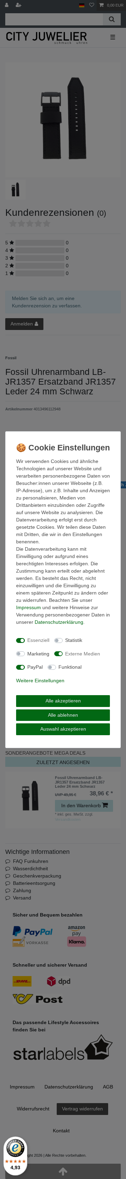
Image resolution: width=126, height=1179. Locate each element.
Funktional (70, 667)
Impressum (28, 607)
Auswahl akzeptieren (63, 729)
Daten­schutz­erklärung (59, 622)
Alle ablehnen (63, 715)
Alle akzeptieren (63, 701)
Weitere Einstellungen (40, 680)
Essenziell (38, 640)
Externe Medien (82, 654)
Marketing (38, 654)
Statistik (73, 640)
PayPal (35, 667)
